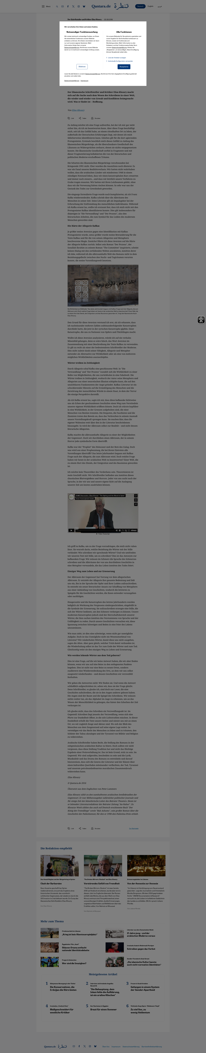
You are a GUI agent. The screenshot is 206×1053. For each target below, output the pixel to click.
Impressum (84, 81)
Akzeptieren (124, 66)
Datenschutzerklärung (71, 47)
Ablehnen (82, 66)
